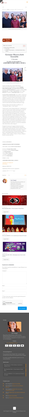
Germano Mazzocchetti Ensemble (9, 47)
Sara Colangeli (11, 9)
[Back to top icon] (14, 408)
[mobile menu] (27, 2)
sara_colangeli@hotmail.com (12, 342)
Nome (3, 285)
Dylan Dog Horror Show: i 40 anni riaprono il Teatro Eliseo (13, 208)
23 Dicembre (7, 48)
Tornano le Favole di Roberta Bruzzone (16, 397)
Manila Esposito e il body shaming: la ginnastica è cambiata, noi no (13, 365)
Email (3, 291)
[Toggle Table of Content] (23, 46)
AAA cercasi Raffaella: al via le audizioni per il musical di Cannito (14, 235)
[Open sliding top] (1, 1)
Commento (4, 270)
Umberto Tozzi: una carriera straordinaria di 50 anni (14, 389)
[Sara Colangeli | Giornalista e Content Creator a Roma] (4, 2)
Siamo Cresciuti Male (16, 383)
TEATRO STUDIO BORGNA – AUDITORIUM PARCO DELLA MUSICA (15, 51)
